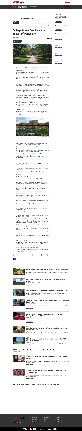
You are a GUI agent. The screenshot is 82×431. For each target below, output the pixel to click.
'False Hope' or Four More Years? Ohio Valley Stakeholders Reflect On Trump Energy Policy (46, 371)
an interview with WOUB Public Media (24, 83)
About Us (45, 419)
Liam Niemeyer (28, 331)
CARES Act (33, 171)
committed (25, 238)
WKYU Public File (34, 417)
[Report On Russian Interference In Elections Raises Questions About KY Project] (19, 281)
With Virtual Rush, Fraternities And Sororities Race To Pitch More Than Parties (35, 350)
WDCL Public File (34, 421)
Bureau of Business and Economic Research (32, 150)
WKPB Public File (34, 419)
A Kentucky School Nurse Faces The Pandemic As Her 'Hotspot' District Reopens (46, 357)
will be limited (37, 143)
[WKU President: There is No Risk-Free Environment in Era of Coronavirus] (19, 271)
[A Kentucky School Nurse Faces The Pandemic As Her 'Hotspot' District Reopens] (19, 358)
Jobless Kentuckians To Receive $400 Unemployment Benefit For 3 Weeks (47, 290)
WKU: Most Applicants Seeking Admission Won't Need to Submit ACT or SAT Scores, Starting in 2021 (46, 339)
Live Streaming (59, 417)
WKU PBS (58, 419)
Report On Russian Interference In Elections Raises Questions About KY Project (46, 280)
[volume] (15, 7)
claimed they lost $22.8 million (27, 205)
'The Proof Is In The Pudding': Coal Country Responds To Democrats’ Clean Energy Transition (47, 301)
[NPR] (33, 429)
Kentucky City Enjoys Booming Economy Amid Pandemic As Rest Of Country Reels (36, 384)
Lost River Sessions (60, 421)
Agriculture (27, 326)
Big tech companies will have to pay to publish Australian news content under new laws (61, 34)
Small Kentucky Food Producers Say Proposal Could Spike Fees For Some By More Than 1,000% (47, 329)
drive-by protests (37, 187)
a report (30, 224)
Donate (68, 2)
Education (27, 312)
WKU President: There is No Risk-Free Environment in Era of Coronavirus (47, 269)
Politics (27, 369)
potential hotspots (44, 163)
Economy (14, 14)
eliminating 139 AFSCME (28, 184)
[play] (13, 6)
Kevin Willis (27, 317)
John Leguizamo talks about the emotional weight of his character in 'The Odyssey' (61, 17)
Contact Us (46, 421)
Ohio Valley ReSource (26, 18)
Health (27, 355)
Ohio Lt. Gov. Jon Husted (20, 235)
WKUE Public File (46, 417)
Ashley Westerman (15, 351)
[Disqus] (41, 401)
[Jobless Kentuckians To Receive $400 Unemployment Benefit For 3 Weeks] (19, 292)
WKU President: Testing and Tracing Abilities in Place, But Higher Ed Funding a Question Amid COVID (45, 315)
